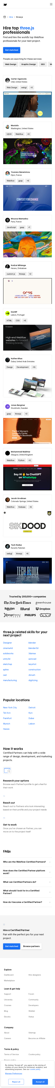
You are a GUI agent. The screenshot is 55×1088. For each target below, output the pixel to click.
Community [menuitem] (33, 1000)
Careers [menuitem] (7, 1038)
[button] (31, 87)
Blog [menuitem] (6, 1011)
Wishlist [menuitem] (32, 1011)
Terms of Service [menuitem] (11, 1054)
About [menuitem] (6, 1033)
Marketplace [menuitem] (9, 981)
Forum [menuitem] (31, 994)
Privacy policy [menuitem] (10, 1060)
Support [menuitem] (7, 994)
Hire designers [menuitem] (35, 975)
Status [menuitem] (31, 1017)
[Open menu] (51, 4)
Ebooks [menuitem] (7, 1017)
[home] (5, 5)
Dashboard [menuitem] (8, 975)
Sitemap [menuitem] (32, 1033)
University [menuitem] (8, 1000)
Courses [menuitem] (7, 1005)
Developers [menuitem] (33, 1005)
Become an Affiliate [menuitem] (37, 1038)
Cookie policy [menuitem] (34, 1054)
